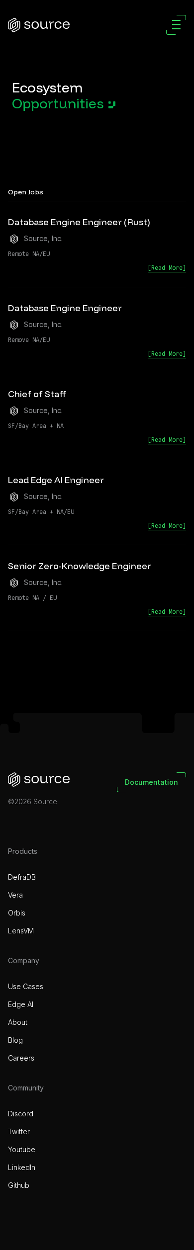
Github (18, 1185)
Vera (15, 895)
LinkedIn (21, 1167)
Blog (15, 1040)
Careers (21, 1058)
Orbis (16, 913)
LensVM (21, 930)
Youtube (21, 1149)
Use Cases (25, 986)
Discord (20, 1113)
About (17, 1022)
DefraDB (22, 877)
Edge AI (20, 1004)
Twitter (19, 1131)
